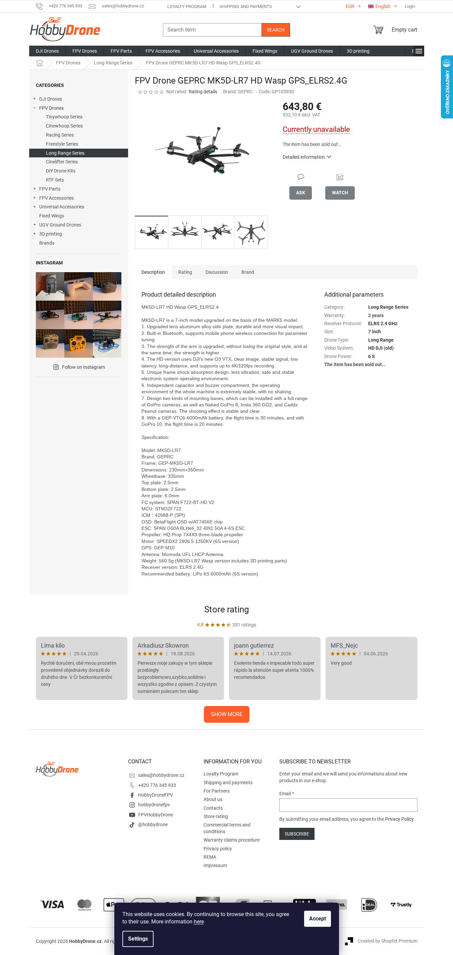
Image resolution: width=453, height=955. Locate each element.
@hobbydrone (153, 824)
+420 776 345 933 (157, 785)
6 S (371, 356)
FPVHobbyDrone (155, 814)
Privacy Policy (399, 819)
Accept (317, 918)
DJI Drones (50, 99)
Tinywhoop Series (64, 116)
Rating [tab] (185, 272)
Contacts (213, 808)
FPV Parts (49, 189)
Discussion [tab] (217, 272)
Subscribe (297, 834)
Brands (46, 243)
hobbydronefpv (154, 804)
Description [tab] (153, 272)
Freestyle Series (62, 144)
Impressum (215, 865)
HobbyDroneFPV (155, 795)
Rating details (203, 91)
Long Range (381, 340)
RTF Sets (55, 180)
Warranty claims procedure (232, 840)
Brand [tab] (247, 272)
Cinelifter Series (62, 161)
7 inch (374, 331)
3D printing (50, 234)
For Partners (217, 791)
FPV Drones (51, 108)
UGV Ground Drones (60, 225)
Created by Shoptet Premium (387, 941)
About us (213, 799)
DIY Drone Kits (60, 170)
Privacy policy (218, 848)
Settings (138, 939)
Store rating (226, 609)
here (199, 921)
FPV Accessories (56, 198)
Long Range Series (65, 153)
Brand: (238, 91)
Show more (226, 714)
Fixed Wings (51, 215)
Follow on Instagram (83, 367)
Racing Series (60, 135)
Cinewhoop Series (64, 126)
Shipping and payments (246, 6)
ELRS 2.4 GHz (382, 323)
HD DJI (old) (381, 348)
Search (276, 30)
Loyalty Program (186, 6)
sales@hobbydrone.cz (161, 775)
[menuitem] (47, 51)
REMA (210, 857)
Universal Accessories (61, 206)
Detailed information (304, 157)
